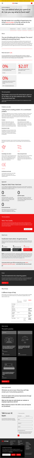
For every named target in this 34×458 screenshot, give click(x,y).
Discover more (4, 381)
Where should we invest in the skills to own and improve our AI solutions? (16, 405)
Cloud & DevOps (28, 444)
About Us (11, 442)
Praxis (3, 253)
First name (19, 415)
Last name (27, 415)
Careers (11, 444)
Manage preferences (6, 455)
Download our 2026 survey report (24, 0)
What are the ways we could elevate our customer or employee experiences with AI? (15, 401)
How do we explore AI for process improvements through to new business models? (16, 396)
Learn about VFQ (27, 229)
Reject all (14, 455)
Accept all (19, 455)
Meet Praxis (4, 282)
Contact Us (12, 443)
